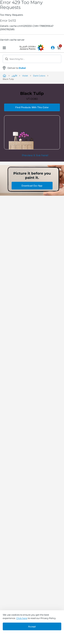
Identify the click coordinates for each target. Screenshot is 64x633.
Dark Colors (39, 75)
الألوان (14, 75)
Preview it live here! (35, 155)
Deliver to (17, 68)
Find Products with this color (32, 107)
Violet (25, 75)
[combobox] (32, 59)
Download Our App (32, 185)
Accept (32, 626)
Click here (21, 618)
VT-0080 (32, 98)
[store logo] (32, 48)
